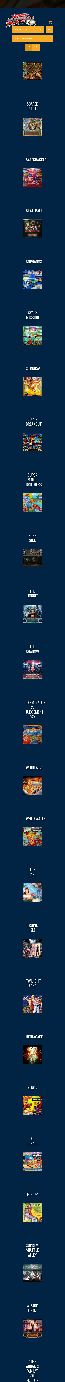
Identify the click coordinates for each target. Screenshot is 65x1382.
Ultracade (34, 1037)
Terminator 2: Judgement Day (35, 709)
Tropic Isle (32, 927)
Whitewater (36, 818)
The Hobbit (32, 593)
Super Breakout (34, 421)
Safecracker (36, 160)
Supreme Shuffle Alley (33, 1250)
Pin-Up (32, 1194)
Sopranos (34, 261)
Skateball (34, 210)
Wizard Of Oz (32, 1308)
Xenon (32, 1087)
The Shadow (32, 649)
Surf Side (32, 537)
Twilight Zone (33, 983)
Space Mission (32, 314)
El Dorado (32, 1140)
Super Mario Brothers (34, 480)
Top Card (32, 871)
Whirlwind (34, 767)
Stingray (33, 368)
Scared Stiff (32, 106)
